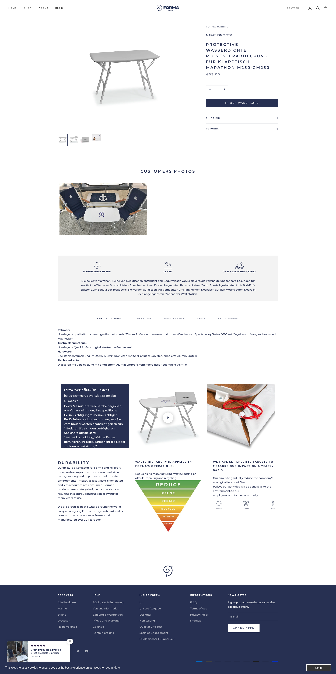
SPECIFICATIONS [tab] (109, 318)
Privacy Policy (199, 614)
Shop (28, 8)
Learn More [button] (113, 667)
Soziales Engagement (153, 632)
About (43, 8)
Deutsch (293, 8)
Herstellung (147, 620)
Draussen (64, 620)
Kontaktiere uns (103, 632)
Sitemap (195, 620)
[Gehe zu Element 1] (63, 140)
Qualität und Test (150, 626)
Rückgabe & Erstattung (108, 602)
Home (12, 8)
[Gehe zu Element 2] (74, 140)
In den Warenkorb (242, 102)
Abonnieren (243, 628)
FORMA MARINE (217, 26)
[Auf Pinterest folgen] (77, 651)
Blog (59, 8)
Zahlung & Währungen (108, 614)
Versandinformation (106, 608)
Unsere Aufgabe (150, 608)
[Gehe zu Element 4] (96, 138)
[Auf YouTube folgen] (87, 651)
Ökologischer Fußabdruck (156, 639)
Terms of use (198, 608)
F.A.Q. (194, 602)
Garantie (98, 626)
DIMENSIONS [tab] (143, 318)
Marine (62, 608)
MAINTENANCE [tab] (174, 318)
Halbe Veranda (67, 626)
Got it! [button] (319, 667)
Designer (145, 614)
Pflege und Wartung (106, 620)
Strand (62, 614)
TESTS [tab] (201, 318)
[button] (70, 641)
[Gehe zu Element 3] (85, 140)
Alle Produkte (67, 602)
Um (141, 602)
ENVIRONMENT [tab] (228, 318)
